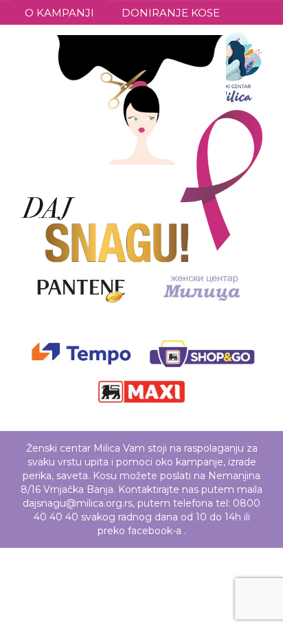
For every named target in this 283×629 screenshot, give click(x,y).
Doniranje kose (171, 12)
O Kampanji (59, 12)
